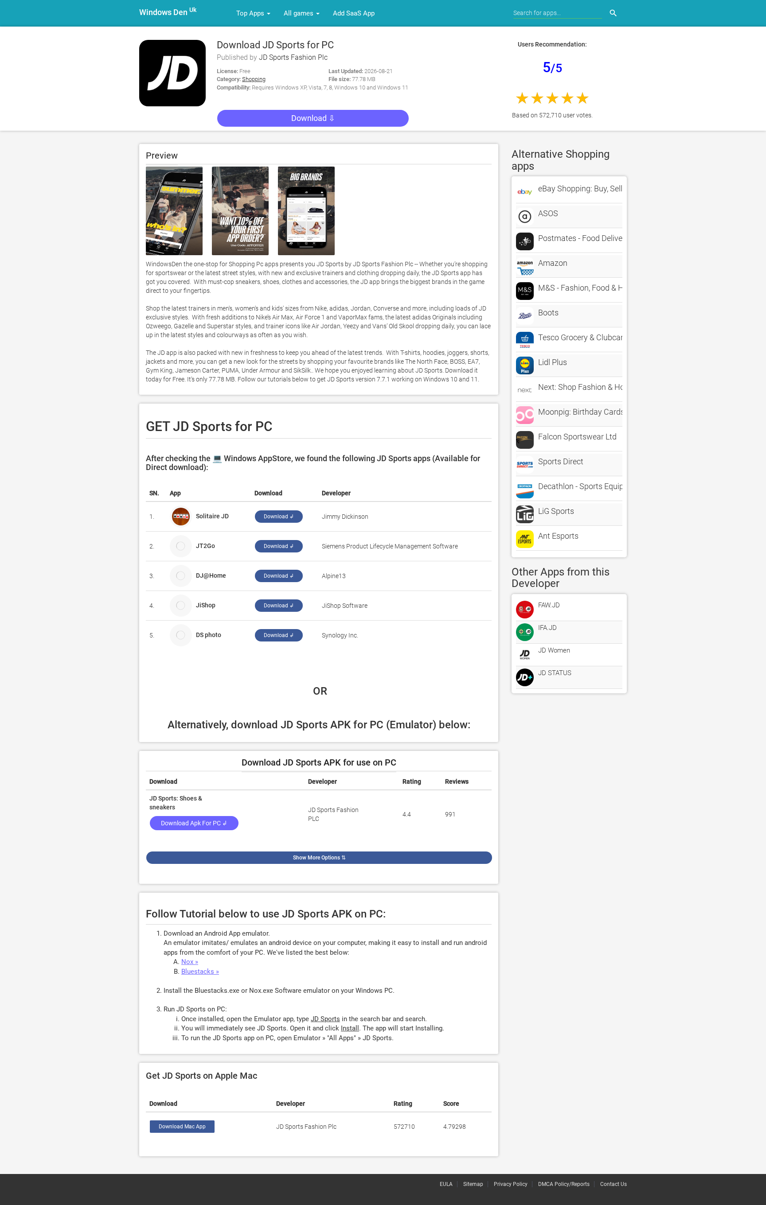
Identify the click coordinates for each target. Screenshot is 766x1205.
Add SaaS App (354, 13)
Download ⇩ (313, 118)
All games (299, 13)
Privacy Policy (511, 1184)
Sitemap (473, 1184)
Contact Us (613, 1184)
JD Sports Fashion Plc (293, 57)
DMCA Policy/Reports (564, 1184)
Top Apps (251, 13)
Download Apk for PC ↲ (194, 823)
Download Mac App (182, 1126)
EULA (446, 1184)
